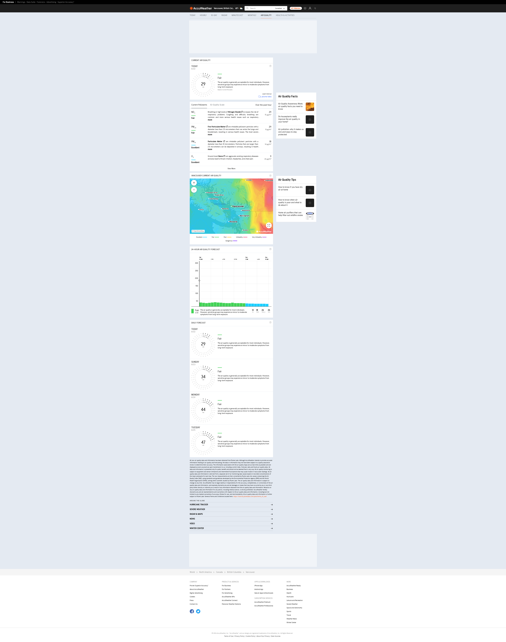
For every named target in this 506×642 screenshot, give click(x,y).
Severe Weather (292, 604)
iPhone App (258, 586)
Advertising (51, 2)
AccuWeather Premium (262, 602)
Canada (219, 572)
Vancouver (250, 572)
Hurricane (290, 597)
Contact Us (194, 604)
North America (205, 572)
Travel (289, 615)
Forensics (41, 2)
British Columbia (234, 572)
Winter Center (291, 622)
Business (290, 589)
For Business (8, 2)
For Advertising (227, 593)
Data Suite (31, 2)
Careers (192, 597)
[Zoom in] (194, 183)
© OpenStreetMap (198, 231)
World (192, 572)
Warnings (21, 2)
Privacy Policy (240, 636)
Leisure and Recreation (295, 600)
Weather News (292, 619)
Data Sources (275, 636)
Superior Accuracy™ (66, 2)
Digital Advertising (196, 593)
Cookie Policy (251, 636)
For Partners (226, 589)
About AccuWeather (197, 589)
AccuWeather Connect (229, 600)
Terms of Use (229, 636)
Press (192, 600)
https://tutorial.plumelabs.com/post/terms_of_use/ (250, 496)
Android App (258, 589)
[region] (231, 206)
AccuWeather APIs (228, 597)
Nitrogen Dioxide (234, 112)
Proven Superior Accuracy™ (199, 586)
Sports (289, 611)
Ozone (220, 156)
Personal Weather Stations (231, 604)
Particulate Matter (215, 141)
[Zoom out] (194, 190)
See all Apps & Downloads (263, 593)
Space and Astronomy (294, 608)
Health (289, 593)
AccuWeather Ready (294, 586)
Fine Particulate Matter (217, 127)
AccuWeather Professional (263, 606)
